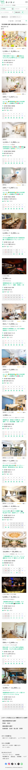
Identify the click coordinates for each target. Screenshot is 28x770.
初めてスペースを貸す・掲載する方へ (11, 745)
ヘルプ (24, 756)
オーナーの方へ (6, 747)
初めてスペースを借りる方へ (9, 738)
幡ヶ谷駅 (16, 728)
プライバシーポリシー (7, 754)
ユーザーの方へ (22, 738)
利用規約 (17, 754)
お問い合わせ (5, 758)
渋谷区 (8, 723)
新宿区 (4, 723)
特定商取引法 (5, 756)
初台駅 (10, 728)
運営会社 (13, 756)
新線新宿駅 (5, 728)
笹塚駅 (21, 728)
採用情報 (19, 756)
